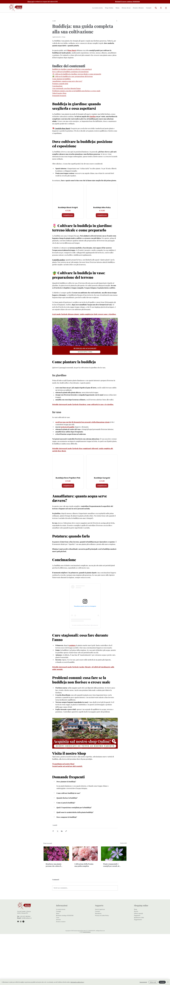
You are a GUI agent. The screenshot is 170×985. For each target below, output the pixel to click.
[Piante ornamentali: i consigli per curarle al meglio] (113, 853)
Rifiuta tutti (153, 982)
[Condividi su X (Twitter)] (57, 831)
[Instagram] (21, 921)
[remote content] (85, 201)
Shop (135, 909)
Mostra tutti (123, 843)
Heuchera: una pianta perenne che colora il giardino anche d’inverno (55, 865)
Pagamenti (137, 915)
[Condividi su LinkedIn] (62, 831)
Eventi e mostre (60, 922)
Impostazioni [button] (143, 982)
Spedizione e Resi (139, 918)
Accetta (162, 982)
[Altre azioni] (117, 21)
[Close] (168, 982)
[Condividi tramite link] (66, 831)
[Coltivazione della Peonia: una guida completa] (85, 853)
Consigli (55, 825)
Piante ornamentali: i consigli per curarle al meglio (111, 865)
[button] (85, 781)
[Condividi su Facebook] (53, 831)
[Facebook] (18, 921)
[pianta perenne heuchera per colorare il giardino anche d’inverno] (56, 853)
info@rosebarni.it (27, 918)
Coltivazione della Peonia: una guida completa (84, 865)
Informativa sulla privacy (77, 982)
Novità (136, 911)
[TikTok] (23, 921)
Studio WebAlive (87, 932)
